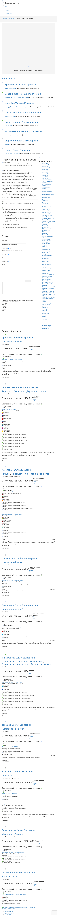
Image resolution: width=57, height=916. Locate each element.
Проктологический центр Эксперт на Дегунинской (14, 894)
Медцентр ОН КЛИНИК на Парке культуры (12, 627)
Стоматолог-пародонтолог (16, 664)
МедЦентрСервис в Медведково (9, 793)
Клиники (8, 12)
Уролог (27, 97)
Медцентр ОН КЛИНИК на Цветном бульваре (13, 852)
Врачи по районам (9, 913)
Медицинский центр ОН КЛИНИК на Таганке (12, 580)
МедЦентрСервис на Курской (9, 409)
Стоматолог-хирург (41, 664)
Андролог (7, 97)
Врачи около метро (9, 911)
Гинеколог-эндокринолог (23, 107)
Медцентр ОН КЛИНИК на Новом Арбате (12, 359)
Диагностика (9, 13)
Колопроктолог (9, 125)
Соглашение (8, 914)
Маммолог (7, 834)
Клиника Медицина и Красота (9, 491)
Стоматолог (8, 661)
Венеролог (14, 97)
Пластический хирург (11, 88)
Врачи (7, 10)
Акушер (7, 107)
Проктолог (17, 154)
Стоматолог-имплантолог (29, 661)
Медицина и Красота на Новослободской (12, 514)
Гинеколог (13, 107)
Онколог (18, 834)
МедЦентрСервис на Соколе (9, 804)
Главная (8, 9)
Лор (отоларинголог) (10, 116)
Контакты (8, 15)
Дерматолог (21, 97)
